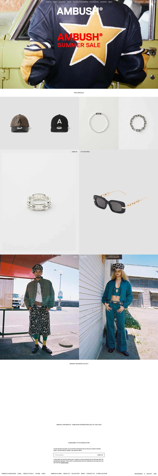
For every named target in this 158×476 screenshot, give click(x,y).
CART (154, 2)
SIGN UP (100, 455)
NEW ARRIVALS (79, 92)
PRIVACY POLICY (28, 473)
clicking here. (64, 462)
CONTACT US (91, 473)
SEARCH (11, 2)
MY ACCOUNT (139, 2)
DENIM (69, 2)
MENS (75, 257)
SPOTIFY (149, 473)
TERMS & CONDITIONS (9, 473)
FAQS (43, 473)
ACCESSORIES (85, 151)
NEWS (110, 2)
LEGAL (19, 473)
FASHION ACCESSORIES (80, 2)
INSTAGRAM (138, 473)
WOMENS (84, 257)
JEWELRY (49, 2)
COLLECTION (75, 473)
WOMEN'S (62, 2)
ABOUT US (66, 473)
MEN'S (55, 2)
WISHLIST (148, 2)
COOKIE (37, 473)
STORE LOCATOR (101, 473)
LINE (155, 473)
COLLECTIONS (94, 2)
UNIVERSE (103, 2)
